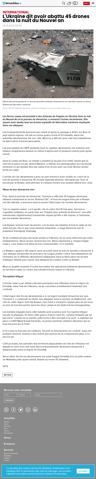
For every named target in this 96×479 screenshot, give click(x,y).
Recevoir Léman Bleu (11, 453)
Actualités (9, 418)
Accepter (83, 471)
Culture (6, 431)
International (8, 433)
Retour (7, 375)
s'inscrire (9, 400)
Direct (86, 3)
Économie (7, 426)
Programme (8, 456)
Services (8, 450)
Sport (6, 429)
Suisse (6, 424)
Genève (6, 422)
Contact (6, 460)
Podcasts (7, 458)
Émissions (9, 444)
